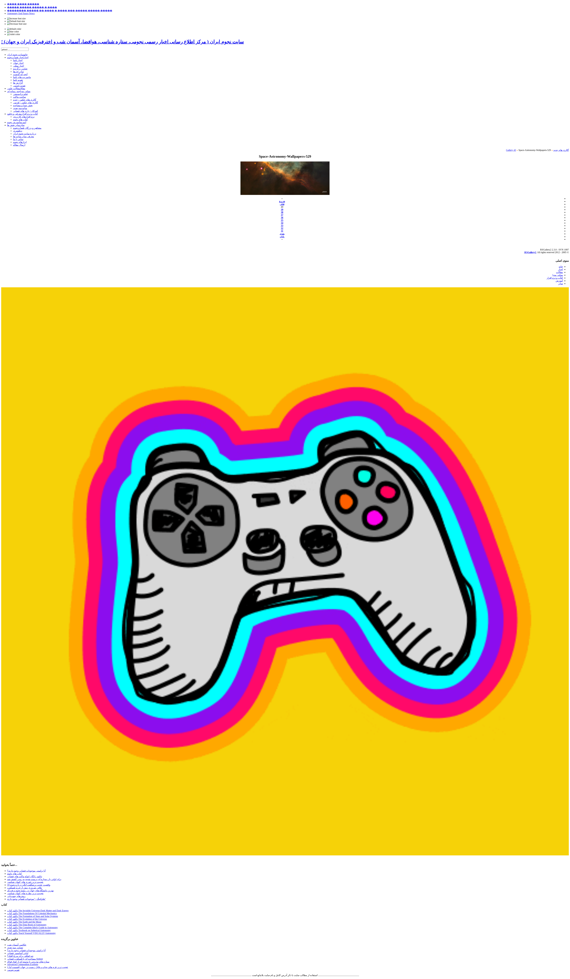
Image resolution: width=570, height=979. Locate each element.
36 (282, 217)
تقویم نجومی (13, 970)
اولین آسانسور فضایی (17, 953)
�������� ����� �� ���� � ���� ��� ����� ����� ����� (59, 10)
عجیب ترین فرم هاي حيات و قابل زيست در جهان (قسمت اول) (37, 967)
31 (282, 231)
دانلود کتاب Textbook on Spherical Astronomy (29, 930)
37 (282, 215)
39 (282, 209)
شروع (282, 201)
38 (282, 212)
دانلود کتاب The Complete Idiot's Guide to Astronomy (32, 927)
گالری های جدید (561, 150)
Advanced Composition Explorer (22, 964)
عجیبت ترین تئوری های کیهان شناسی (25, 882)
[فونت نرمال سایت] (16, 21)
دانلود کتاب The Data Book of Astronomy (26, 924)
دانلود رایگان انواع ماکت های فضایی (24, 876)
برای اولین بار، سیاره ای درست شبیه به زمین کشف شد (34, 879)
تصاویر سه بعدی (15, 947)
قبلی (282, 204)
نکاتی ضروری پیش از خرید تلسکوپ (24, 887)
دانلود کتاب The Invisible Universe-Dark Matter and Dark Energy (38, 910)
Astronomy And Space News (21, 13)
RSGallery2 (530, 252)
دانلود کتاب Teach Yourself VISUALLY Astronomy (31, 933)
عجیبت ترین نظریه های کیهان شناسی (25, 893)
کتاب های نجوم (14, 873)
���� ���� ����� (23, 4)
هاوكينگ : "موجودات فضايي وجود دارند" (26, 899)
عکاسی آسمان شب (16, 944)
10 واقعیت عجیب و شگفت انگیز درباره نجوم (28, 885)
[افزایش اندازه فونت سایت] (16, 18)
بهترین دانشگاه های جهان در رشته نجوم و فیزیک (30, 890)
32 (282, 228)
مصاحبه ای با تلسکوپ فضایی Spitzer (25, 959)
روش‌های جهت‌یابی (16, 896)
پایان (282, 236)
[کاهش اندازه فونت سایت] (17, 24)
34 (282, 223)
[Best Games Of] (285, 854)
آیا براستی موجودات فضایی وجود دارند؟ (26, 871)
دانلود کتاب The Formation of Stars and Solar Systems (32, 916)
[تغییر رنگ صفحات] (14, 29)
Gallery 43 (511, 150)
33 (282, 225)
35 (282, 220)
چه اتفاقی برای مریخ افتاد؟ (20, 956)
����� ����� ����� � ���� (32, 7)
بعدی (282, 233)
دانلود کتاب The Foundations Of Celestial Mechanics (32, 913)
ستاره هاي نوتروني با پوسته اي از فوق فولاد (28, 961)
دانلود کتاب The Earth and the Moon (24, 922)
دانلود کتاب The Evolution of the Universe (27, 919)
